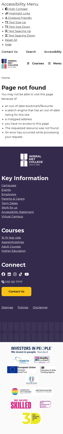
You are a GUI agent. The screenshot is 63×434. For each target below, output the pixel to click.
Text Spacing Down (21, 35)
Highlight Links (19, 13)
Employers (9, 194)
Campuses (9, 185)
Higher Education (14, 251)
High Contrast (18, 9)
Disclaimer (40, 307)
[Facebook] (4, 274)
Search (31, 51)
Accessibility (52, 51)
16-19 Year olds (11, 237)
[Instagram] (15, 274)
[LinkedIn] (10, 274)
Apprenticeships (13, 242)
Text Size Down (19, 27)
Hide (8, 44)
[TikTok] (21, 274)
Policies (23, 307)
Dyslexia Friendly (19, 18)
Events (6, 190)
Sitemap (7, 307)
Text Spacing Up (19, 31)
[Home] (16, 64)
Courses (38, 63)
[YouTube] (27, 274)
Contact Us (10, 51)
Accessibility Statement (18, 212)
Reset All (11, 40)
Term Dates (10, 203)
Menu (57, 63)
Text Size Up (17, 22)
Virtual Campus (12, 216)
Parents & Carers (13, 199)
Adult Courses (11, 246)
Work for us (9, 207)
